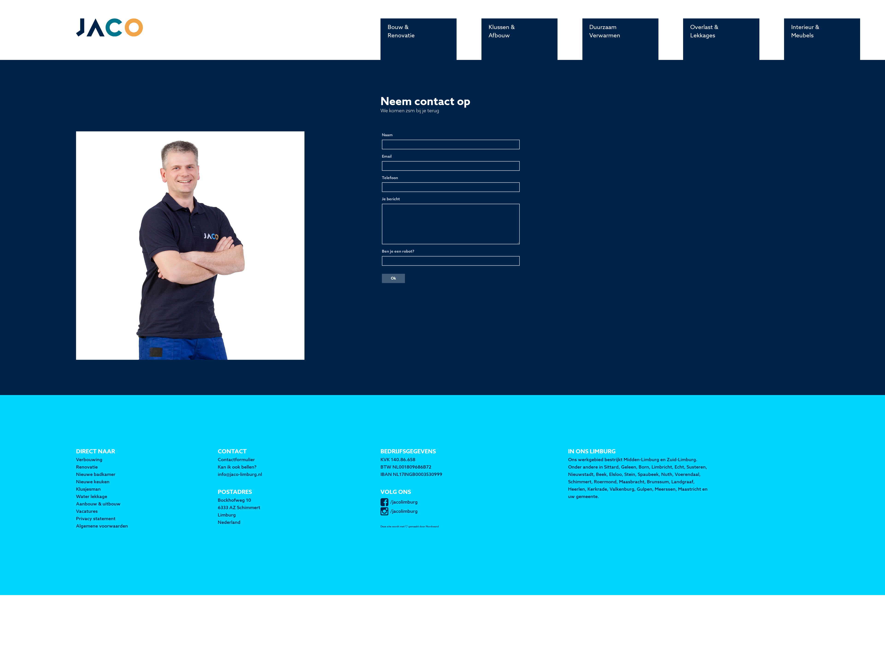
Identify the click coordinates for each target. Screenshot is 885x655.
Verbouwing (89, 459)
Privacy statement (95, 518)
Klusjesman (88, 489)
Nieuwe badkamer (95, 474)
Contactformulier (236, 459)
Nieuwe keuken (92, 481)
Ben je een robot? (398, 251)
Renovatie (87, 467)
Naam (387, 135)
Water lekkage (91, 496)
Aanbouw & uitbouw (98, 504)
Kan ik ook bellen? (237, 467)
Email (387, 156)
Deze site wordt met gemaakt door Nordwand (410, 526)
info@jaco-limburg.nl (240, 474)
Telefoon (390, 178)
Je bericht (391, 199)
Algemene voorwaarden (102, 526)
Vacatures (87, 511)
